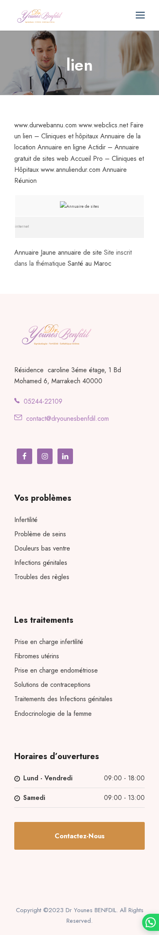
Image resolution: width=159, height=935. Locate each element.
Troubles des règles (41, 577)
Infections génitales (40, 562)
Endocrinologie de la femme (53, 713)
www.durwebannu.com (45, 125)
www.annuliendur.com (70, 169)
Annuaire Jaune (35, 252)
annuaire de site (80, 252)
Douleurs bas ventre (42, 548)
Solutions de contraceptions (52, 684)
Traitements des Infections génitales (63, 699)
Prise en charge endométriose (56, 670)
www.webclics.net (103, 125)
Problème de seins (40, 534)
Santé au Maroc (89, 263)
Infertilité (26, 519)
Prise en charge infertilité (48, 641)
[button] (150, 922)
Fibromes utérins (36, 656)
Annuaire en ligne (62, 147)
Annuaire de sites (82, 206)
